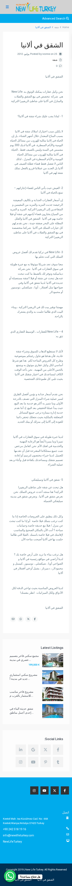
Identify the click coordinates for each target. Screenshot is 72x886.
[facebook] (58, 750)
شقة (54, 59)
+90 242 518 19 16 (14, 829)
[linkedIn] (21, 750)
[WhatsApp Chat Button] (10, 876)
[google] (33, 750)
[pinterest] (45, 762)
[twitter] (45, 750)
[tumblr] (58, 762)
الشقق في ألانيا (45, 879)
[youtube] (33, 762)
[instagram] (21, 762)
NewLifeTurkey (12, 841)
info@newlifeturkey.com (18, 835)
